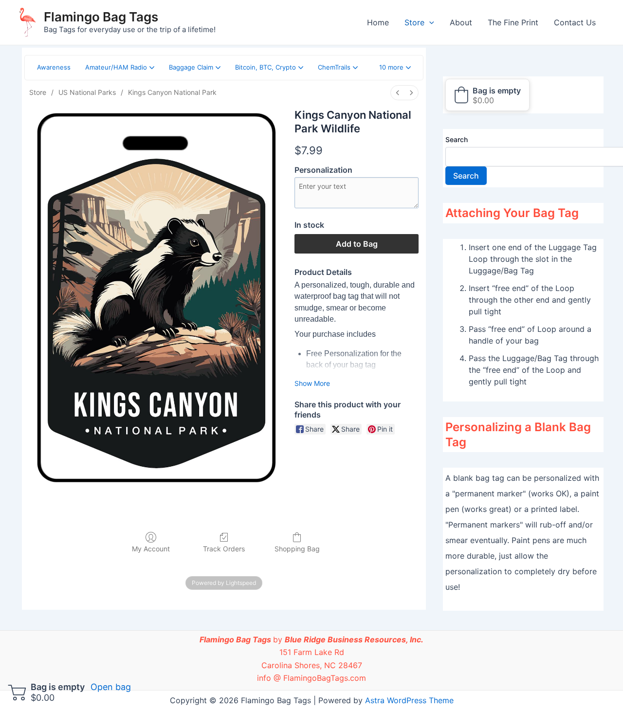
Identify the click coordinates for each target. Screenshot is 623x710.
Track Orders (224, 549)
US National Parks (87, 92)
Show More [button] (312, 383)
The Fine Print (513, 22)
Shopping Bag (297, 549)
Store (414, 22)
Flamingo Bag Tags (101, 16)
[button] (395, 67)
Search (456, 139)
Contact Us (575, 22)
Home (378, 22)
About (461, 22)
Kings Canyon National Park (172, 92)
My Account (151, 549)
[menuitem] (397, 93)
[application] (429, 22)
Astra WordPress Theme (409, 700)
